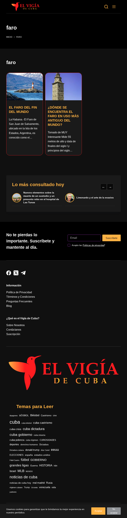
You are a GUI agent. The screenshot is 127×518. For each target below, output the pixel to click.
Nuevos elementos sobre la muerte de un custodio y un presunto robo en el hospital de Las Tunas (41, 197)
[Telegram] (23, 272)
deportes (14, 444)
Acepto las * (88, 245)
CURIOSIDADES (48, 440)
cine (55, 415)
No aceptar (113, 511)
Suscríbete (111, 238)
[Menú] (114, 6)
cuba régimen (32, 440)
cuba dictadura (33, 429)
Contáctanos (13, 329)
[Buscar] (106, 7)
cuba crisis (15, 429)
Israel (13, 471)
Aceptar (98, 511)
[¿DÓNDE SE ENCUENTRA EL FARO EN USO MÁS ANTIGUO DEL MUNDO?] (63, 86)
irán (55, 466)
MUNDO (29, 471)
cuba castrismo (42, 422)
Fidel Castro (14, 460)
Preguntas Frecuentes (19, 301)
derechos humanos (29, 444)
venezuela (44, 487)
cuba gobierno (21, 434)
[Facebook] (8, 272)
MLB (21, 471)
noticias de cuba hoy (20, 482)
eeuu (55, 450)
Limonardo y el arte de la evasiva (95, 197)
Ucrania (34, 487)
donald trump (32, 449)
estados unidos (42, 455)
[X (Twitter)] (16, 272)
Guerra (34, 465)
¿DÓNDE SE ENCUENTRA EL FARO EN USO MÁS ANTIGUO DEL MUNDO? (63, 116)
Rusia (49, 482)
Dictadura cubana (17, 450)
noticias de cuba (23, 477)
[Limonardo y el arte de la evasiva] (69, 197)
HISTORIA (45, 465)
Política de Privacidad (19, 292)
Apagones (14, 416)
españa (29, 455)
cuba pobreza (17, 439)
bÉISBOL (24, 415)
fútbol (25, 460)
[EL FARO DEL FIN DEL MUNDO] (24, 86)
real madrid (39, 482)
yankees (13, 492)
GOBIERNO (38, 460)
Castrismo (46, 415)
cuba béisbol (26, 423)
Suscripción (13, 334)
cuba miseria (39, 435)
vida (54, 487)
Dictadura (43, 444)
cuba (15, 422)
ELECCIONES (16, 455)
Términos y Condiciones (20, 296)
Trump (27, 487)
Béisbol (34, 415)
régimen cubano (16, 487)
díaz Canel (45, 450)
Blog (9, 305)
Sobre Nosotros (15, 325)
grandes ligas (19, 465)
